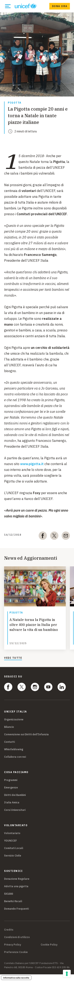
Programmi (10, 780)
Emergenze (11, 787)
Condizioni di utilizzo (17, 937)
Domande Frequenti (16, 908)
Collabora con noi (15, 756)
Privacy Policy (12, 944)
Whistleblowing (13, 749)
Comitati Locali (13, 848)
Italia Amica (11, 802)
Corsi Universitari (14, 809)
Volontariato (12, 833)
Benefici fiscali (13, 901)
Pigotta (14, 102)
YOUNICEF (10, 840)
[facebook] (43, 536)
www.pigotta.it (32, 463)
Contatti (9, 741)
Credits (8, 929)
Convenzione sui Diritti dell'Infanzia (26, 734)
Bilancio (9, 726)
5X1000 (8, 893)
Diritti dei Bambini (15, 795)
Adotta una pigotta (16, 886)
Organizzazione (13, 719)
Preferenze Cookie (16, 952)
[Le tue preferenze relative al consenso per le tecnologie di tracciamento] (67, 974)
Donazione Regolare (16, 878)
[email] (66, 536)
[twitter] (54, 536)
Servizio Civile (12, 855)
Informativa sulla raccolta (16, 977)
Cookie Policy (49, 944)
